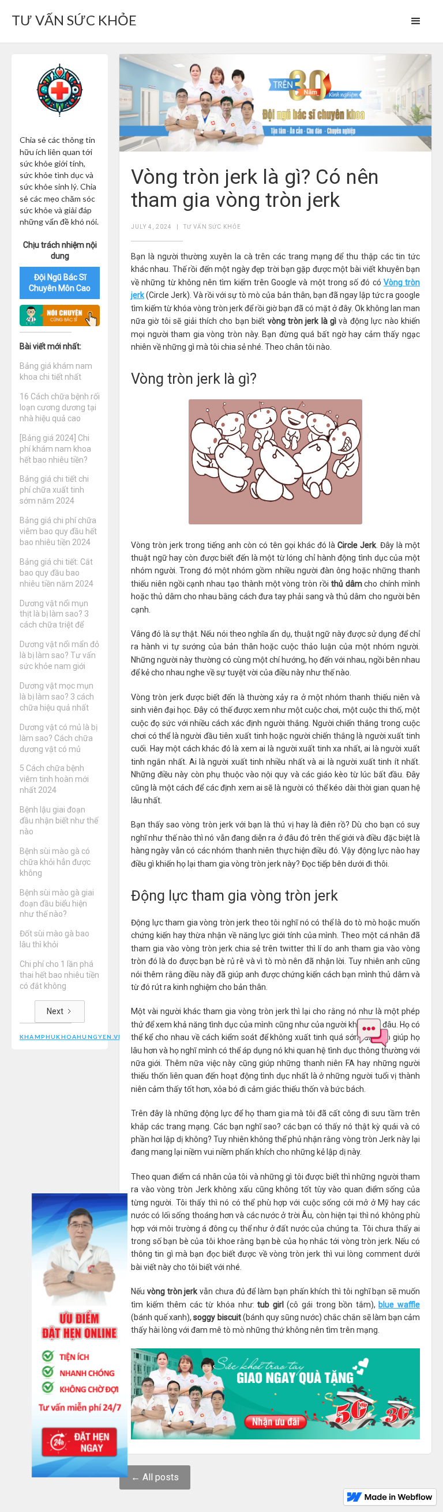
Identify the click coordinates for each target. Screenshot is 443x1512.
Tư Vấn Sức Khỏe (212, 227)
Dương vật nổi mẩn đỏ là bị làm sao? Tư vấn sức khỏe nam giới (59, 655)
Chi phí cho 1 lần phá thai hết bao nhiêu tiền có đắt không (59, 975)
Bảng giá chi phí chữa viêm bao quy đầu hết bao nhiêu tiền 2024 (58, 531)
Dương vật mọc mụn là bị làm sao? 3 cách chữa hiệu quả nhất (57, 696)
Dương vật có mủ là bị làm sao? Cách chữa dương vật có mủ (58, 738)
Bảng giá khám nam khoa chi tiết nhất (56, 371)
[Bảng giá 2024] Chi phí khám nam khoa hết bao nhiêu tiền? (55, 448)
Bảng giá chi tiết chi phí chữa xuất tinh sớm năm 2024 (54, 489)
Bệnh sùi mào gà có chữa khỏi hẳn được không (55, 862)
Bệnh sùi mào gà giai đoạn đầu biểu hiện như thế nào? (57, 903)
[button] (415, 21)
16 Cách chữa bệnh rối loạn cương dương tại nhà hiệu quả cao (60, 407)
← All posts (155, 1477)
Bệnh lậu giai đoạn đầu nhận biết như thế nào (59, 820)
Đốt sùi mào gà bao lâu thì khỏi (54, 939)
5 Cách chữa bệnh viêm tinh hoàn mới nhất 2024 (54, 779)
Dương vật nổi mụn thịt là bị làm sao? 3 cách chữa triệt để (54, 614)
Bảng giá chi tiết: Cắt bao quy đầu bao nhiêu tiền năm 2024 (56, 572)
